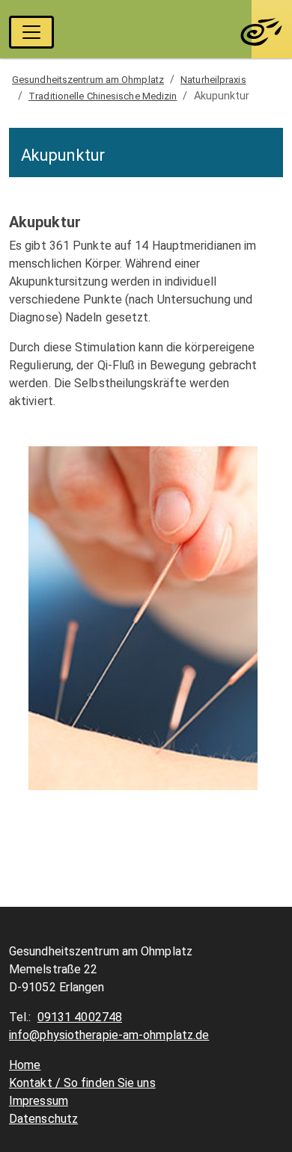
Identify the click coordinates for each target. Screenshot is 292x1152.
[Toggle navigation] (31, 32)
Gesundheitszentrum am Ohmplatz (88, 79)
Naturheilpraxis (213, 79)
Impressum (38, 1101)
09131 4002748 (79, 1017)
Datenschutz (43, 1119)
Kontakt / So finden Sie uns (82, 1083)
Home (24, 1065)
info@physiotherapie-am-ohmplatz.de (109, 1035)
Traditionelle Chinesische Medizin (102, 96)
